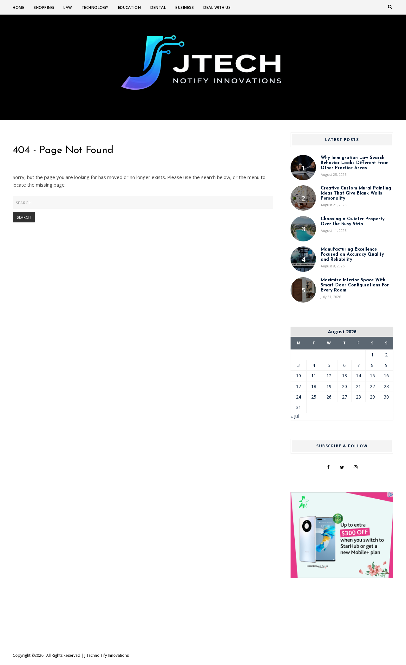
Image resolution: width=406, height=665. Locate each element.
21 (358, 386)
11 (313, 376)
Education (129, 7)
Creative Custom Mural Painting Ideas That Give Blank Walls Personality (356, 193)
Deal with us (217, 7)
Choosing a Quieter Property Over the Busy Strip (352, 222)
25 (313, 397)
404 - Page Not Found (63, 150)
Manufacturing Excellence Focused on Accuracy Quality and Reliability (352, 254)
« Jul (295, 416)
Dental (158, 7)
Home (18, 7)
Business (184, 7)
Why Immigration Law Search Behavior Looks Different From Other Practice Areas (355, 163)
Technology (95, 7)
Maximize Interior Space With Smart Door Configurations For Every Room (355, 285)
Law (67, 7)
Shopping (44, 7)
